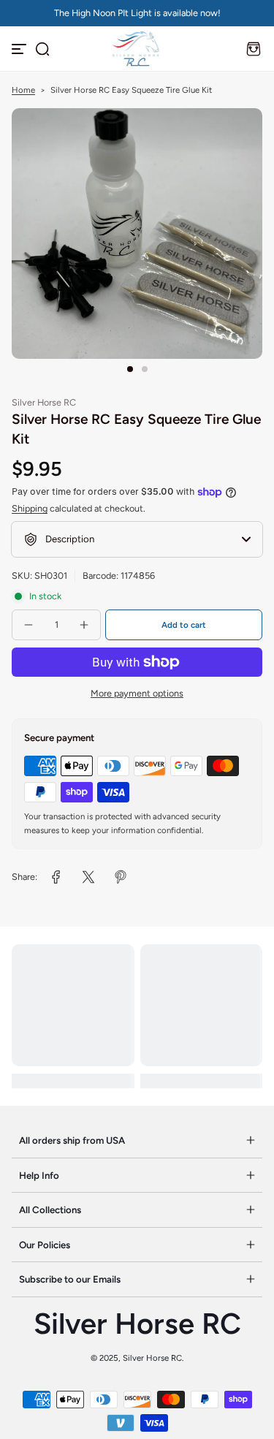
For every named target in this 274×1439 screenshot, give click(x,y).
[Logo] (137, 49)
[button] (42, 49)
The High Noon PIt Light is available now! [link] (137, 12)
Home (23, 90)
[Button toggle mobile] (20, 49)
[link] (56, 877)
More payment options (137, 693)
